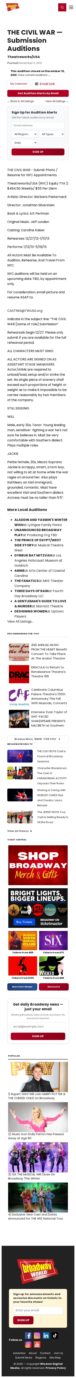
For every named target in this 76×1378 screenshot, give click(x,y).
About (33, 1353)
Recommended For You (23, 633)
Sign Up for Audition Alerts (34, 112)
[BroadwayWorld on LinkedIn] (46, 1335)
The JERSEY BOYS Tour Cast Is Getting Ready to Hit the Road (53, 817)
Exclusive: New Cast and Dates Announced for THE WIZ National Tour (35, 1216)
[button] (62, 7)
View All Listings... (20, 621)
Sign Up (37, 152)
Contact (45, 1353)
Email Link (47, 84)
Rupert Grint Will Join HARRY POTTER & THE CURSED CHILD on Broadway (36, 1096)
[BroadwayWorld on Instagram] (37, 1335)
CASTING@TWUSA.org (24, 310)
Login (52, 7)
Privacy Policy (56, 1368)
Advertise (19, 1353)
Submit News (23, 1357)
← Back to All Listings (20, 101)
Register (40, 7)
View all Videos (18, 831)
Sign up (38, 1036)
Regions (40, 1357)
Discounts (53, 986)
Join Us (58, 1353)
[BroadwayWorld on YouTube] (37, 1344)
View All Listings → (57, 101)
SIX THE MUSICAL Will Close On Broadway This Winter (31, 1176)
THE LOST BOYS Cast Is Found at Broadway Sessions (51, 756)
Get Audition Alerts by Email (38, 93)
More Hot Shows (22, 986)
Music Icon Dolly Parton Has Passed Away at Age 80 (36, 1136)
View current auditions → (34, 75)
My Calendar (18, 84)
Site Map (55, 1357)
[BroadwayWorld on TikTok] (55, 1335)
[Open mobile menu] (71, 7)
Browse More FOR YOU (35, 739)
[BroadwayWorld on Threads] (28, 1344)
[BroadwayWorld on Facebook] (28, 1335)
